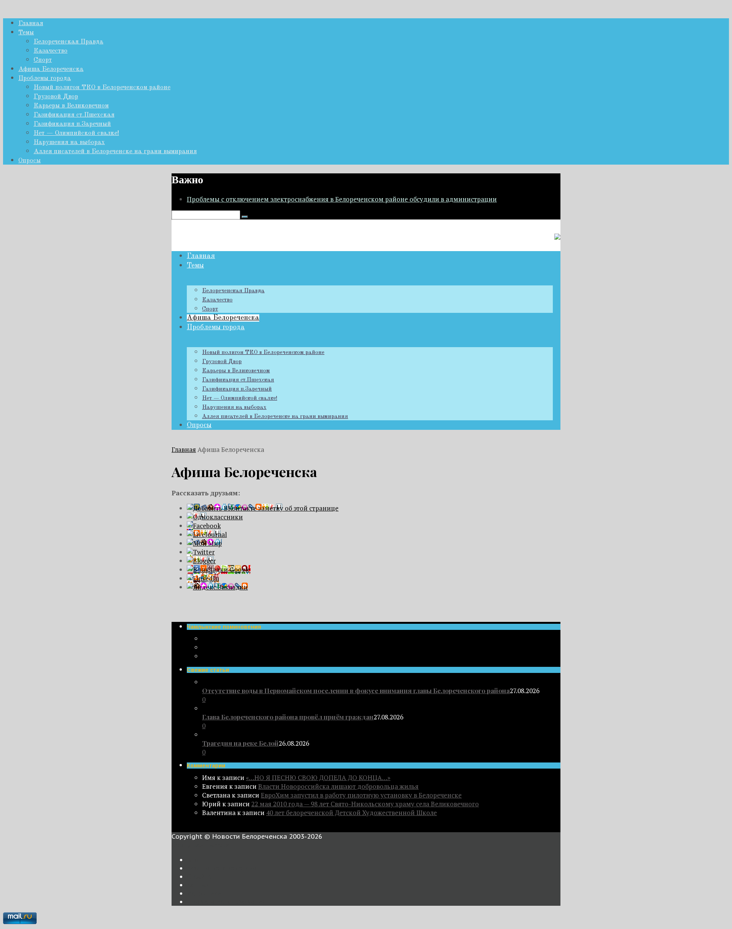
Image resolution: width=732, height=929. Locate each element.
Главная (30, 23)
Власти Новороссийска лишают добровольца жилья (338, 786)
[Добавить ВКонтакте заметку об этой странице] (263, 508)
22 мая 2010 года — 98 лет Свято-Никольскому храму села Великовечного (365, 803)
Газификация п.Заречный (72, 124)
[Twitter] (201, 552)
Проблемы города (44, 78)
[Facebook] (204, 525)
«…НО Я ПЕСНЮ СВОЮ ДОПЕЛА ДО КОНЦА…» (318, 777)
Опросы (29, 160)
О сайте (199, 876)
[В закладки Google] (218, 569)
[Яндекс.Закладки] (217, 587)
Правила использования (226, 901)
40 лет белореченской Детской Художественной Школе (351, 812)
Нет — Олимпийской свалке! (76, 133)
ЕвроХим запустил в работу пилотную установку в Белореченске (361, 795)
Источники (204, 893)
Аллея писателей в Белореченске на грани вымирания (115, 151)
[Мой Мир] (204, 543)
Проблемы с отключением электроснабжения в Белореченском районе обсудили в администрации (342, 199)
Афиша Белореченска (50, 69)
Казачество (50, 51)
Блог (194, 859)
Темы (26, 32)
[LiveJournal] (207, 534)
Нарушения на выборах (69, 142)
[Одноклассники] (215, 517)
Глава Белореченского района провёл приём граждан (288, 717)
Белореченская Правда (68, 41)
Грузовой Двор (56, 96)
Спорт (43, 60)
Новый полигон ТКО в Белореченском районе (102, 87)
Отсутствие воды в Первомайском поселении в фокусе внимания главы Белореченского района (356, 690)
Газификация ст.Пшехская (74, 115)
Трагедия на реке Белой (240, 743)
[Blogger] (201, 560)
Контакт (199, 885)
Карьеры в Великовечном (71, 106)
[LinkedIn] (203, 578)
